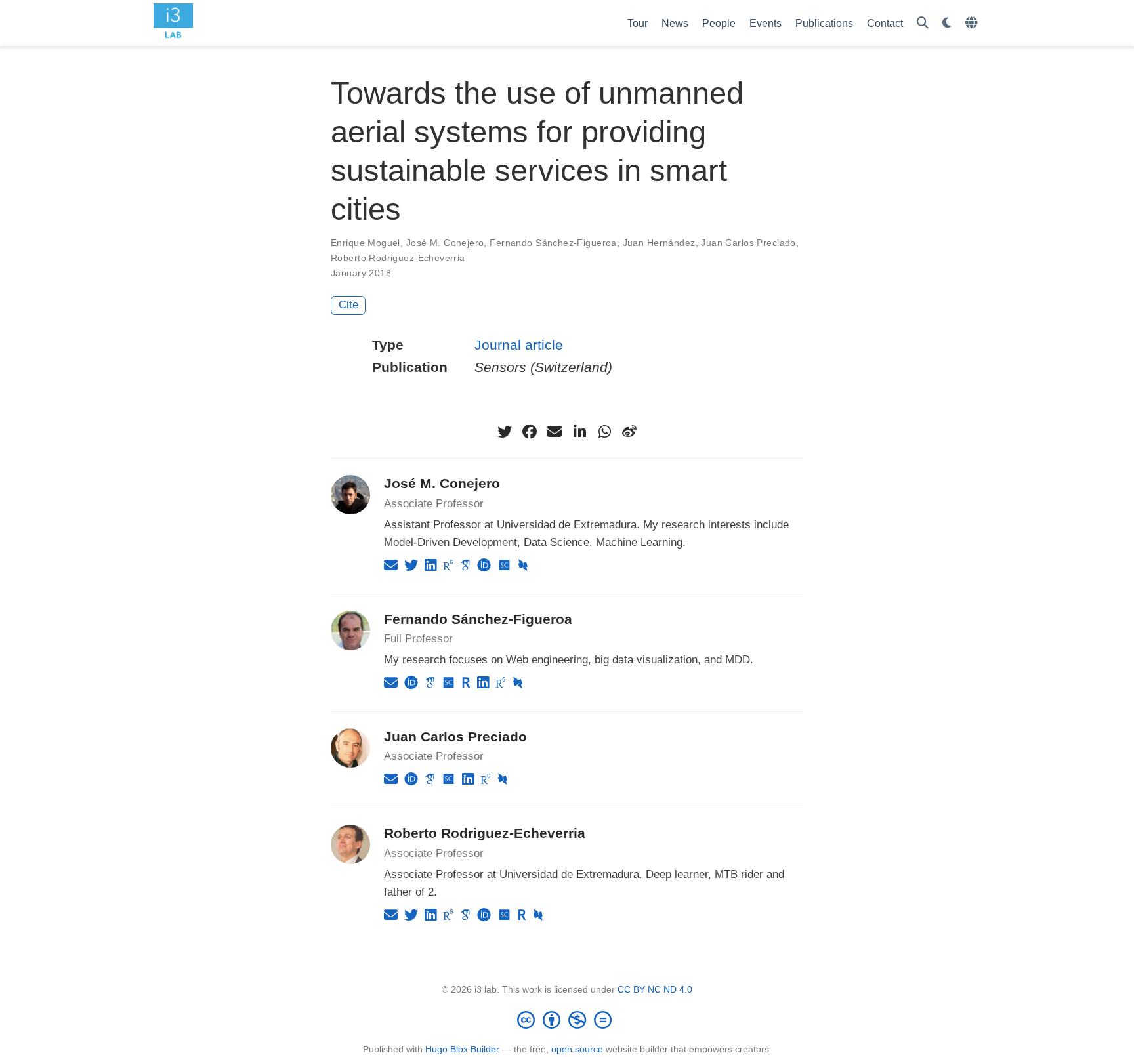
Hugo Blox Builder (462, 1049)
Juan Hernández (659, 243)
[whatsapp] (604, 432)
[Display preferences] (947, 23)
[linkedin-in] (579, 432)
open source (577, 1049)
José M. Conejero (445, 243)
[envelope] (554, 432)
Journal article (518, 344)
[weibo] (629, 432)
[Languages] (972, 23)
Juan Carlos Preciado (748, 243)
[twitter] (504, 432)
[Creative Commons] (567, 1019)
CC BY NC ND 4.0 (655, 989)
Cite (348, 305)
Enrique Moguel (365, 243)
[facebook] (529, 432)
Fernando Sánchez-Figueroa (553, 243)
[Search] (923, 23)
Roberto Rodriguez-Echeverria (398, 258)
